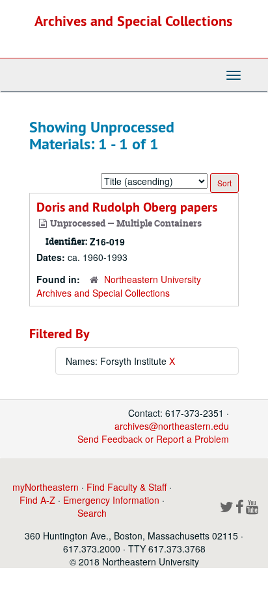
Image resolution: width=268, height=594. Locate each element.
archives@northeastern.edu (171, 425)
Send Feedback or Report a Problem (153, 438)
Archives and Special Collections (133, 21)
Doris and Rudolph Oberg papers (126, 207)
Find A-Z (37, 499)
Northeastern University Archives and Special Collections (118, 286)
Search (92, 512)
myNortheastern (45, 486)
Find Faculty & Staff (127, 486)
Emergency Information (111, 499)
